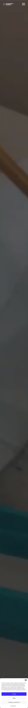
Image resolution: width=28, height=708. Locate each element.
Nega (14, 698)
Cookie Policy (13, 705)
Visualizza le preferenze (14, 702)
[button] (26, 680)
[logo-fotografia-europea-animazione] (7, 3)
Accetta (14, 694)
